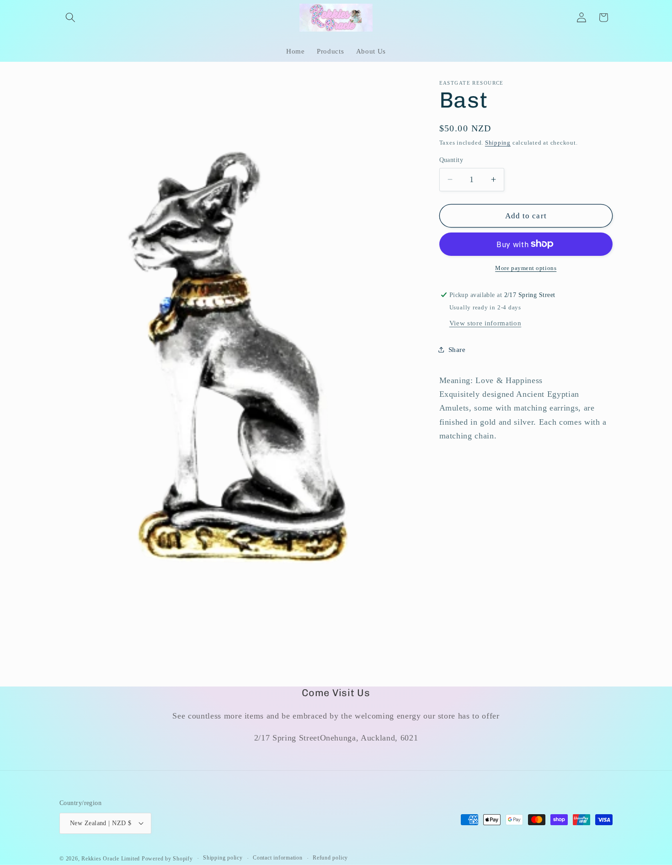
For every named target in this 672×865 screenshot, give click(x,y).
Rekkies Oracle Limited (110, 858)
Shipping (498, 142)
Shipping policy (223, 857)
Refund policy (330, 857)
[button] (70, 17)
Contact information (278, 857)
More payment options (525, 268)
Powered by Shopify (167, 858)
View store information (485, 322)
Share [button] (457, 349)
